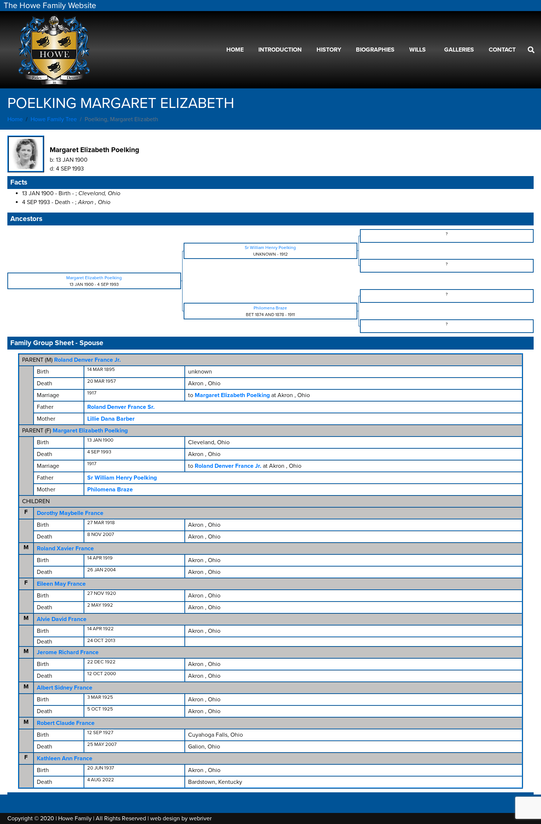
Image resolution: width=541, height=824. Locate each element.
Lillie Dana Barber (111, 418)
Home (235, 49)
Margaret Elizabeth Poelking (90, 430)
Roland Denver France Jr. (87, 360)
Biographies (375, 49)
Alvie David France (61, 619)
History (329, 49)
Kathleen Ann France (64, 758)
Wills (417, 49)
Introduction (280, 49)
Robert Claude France (66, 723)
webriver (200, 818)
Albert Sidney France (64, 687)
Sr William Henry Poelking (122, 477)
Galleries (459, 49)
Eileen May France (61, 584)
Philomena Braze (110, 489)
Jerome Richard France (68, 652)
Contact (502, 49)
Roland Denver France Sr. (121, 407)
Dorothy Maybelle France (70, 513)
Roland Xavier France (65, 548)
